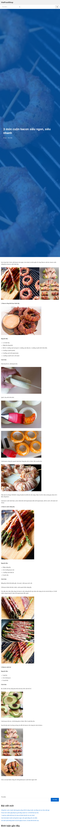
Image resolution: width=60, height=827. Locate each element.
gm (6, 137)
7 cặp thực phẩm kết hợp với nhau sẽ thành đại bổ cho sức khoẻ (18, 815)
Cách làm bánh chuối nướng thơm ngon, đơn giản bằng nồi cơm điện (19, 818)
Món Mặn (10, 137)
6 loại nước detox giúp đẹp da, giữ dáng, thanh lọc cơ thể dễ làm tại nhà (19, 812)
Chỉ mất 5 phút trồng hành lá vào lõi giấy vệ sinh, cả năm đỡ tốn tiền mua (20, 820)
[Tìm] (19, 6)
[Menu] (57, 7)
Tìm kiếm (3, 797)
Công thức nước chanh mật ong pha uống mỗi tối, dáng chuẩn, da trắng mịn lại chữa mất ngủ (25, 810)
